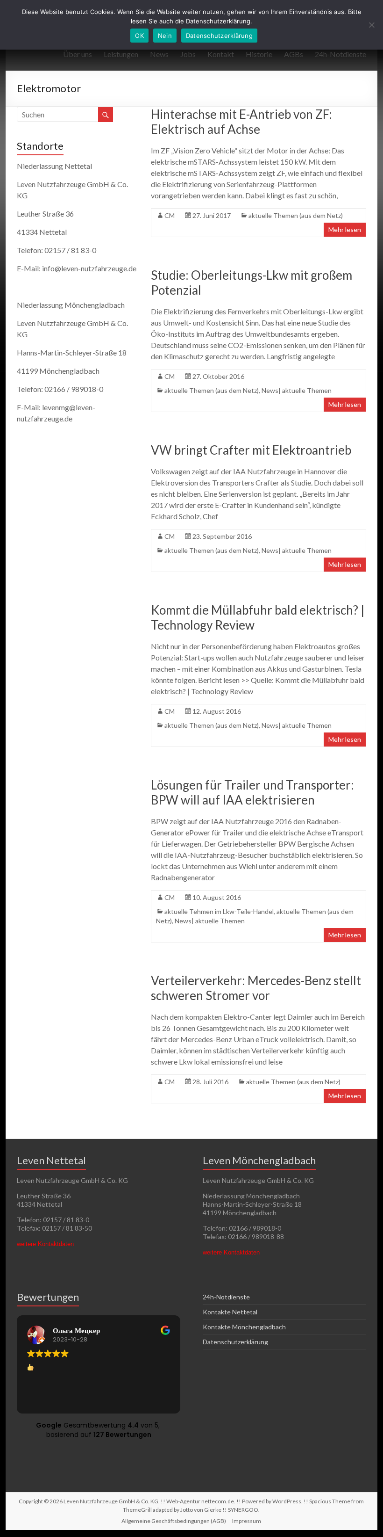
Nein (165, 35)
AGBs (293, 54)
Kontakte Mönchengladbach (244, 1327)
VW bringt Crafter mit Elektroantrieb (251, 449)
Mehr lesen (344, 229)
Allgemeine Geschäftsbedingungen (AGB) (173, 1520)
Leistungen (121, 54)
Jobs (188, 54)
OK (139, 35)
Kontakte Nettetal (230, 1312)
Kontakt (220, 54)
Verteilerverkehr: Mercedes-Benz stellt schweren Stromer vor (256, 988)
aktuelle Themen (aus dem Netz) (295, 215)
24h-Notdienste (340, 54)
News (159, 54)
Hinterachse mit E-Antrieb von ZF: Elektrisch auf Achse (241, 122)
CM (169, 215)
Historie (259, 54)
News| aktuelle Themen (297, 390)
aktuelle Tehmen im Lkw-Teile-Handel (219, 911)
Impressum (246, 1520)
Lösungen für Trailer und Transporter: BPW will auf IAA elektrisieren (252, 792)
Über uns (77, 54)
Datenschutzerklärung (235, 1342)
